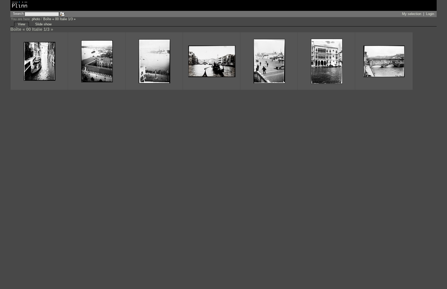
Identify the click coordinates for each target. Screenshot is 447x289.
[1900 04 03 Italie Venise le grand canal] (212, 61)
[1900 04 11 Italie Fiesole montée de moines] (384, 61)
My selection (411, 14)
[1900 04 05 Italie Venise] (326, 61)
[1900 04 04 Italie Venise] (269, 61)
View (21, 24)
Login (430, 14)
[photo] (20, 8)
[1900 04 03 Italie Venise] (154, 61)
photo (36, 19)
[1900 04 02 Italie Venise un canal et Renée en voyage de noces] (39, 61)
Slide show (43, 24)
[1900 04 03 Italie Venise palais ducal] (97, 61)
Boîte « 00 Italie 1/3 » (59, 19)
